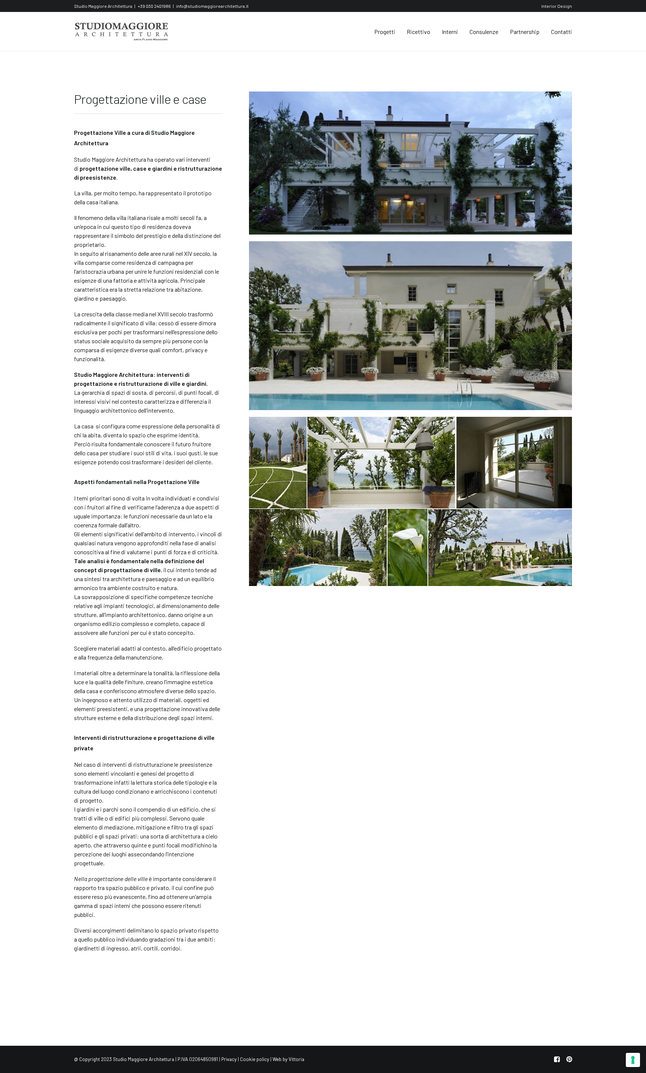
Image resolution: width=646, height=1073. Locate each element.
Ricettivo (418, 31)
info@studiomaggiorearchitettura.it (212, 6)
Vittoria (296, 1059)
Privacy (229, 1059)
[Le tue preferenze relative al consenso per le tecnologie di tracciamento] (633, 1060)
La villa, (83, 192)
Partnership (524, 31)
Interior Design (556, 6)
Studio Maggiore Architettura (110, 159)
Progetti (384, 31)
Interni (450, 31)
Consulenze (484, 31)
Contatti (561, 31)
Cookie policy (254, 1059)
